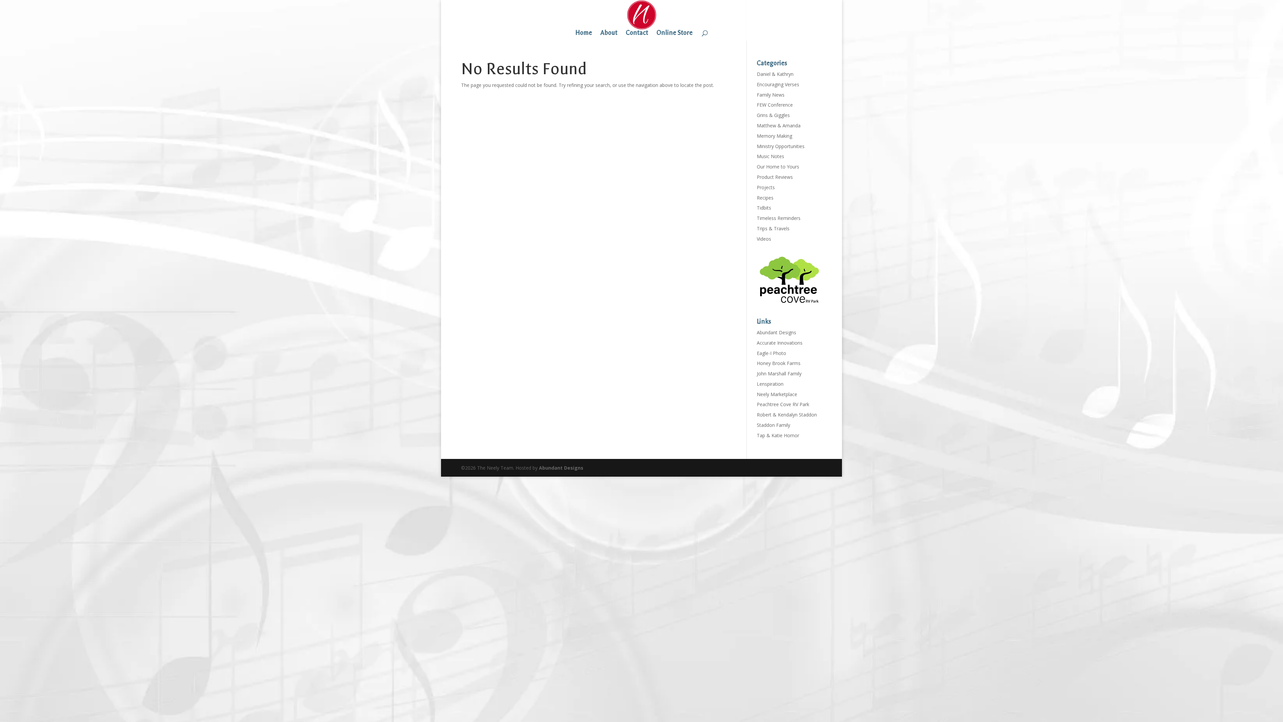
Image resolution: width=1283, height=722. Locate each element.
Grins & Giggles (773, 115)
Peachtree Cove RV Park (783, 404)
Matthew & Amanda (779, 125)
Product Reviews (775, 177)
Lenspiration (770, 384)
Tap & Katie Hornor (778, 435)
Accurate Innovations (780, 343)
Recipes (765, 198)
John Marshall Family (779, 373)
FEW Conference (775, 105)
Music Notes (770, 156)
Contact (637, 33)
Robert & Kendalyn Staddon (787, 414)
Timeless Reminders (779, 218)
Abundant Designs (776, 332)
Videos (764, 239)
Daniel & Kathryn (775, 74)
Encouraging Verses (778, 84)
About (608, 33)
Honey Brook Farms (779, 363)
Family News (771, 95)
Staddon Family (773, 425)
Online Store (675, 33)
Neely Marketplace (777, 394)
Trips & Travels (773, 228)
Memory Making (774, 136)
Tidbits (764, 208)
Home (583, 33)
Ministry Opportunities (781, 146)
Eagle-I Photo (771, 353)
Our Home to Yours (778, 166)
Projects (766, 187)
